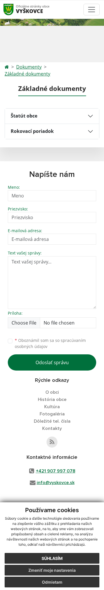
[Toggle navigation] (91, 9)
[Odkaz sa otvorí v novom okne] (52, 442)
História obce (52, 399)
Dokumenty (29, 67)
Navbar (14, 9)
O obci (52, 392)
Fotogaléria (52, 414)
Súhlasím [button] (52, 558)
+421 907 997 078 (55, 471)
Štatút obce (24, 116)
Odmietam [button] (52, 582)
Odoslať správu (52, 362)
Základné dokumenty (27, 74)
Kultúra (52, 406)
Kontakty (52, 428)
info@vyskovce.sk (56, 482)
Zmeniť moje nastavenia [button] (52, 570)
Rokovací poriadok (32, 131)
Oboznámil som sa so (50, 343)
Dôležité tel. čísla (52, 421)
